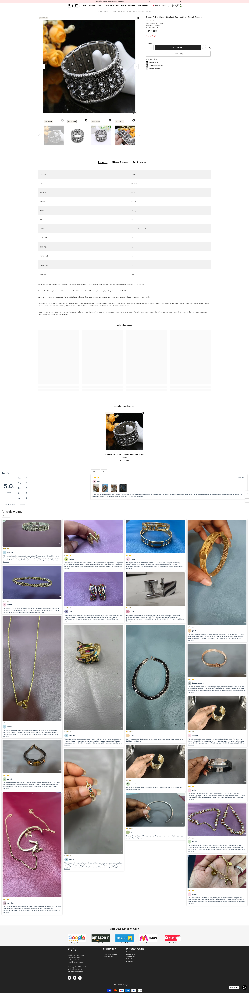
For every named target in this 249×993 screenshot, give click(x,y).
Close (180, 1)
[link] (58, 387)
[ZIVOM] (76, 938)
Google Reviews (76, 943)
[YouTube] (80, 978)
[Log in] (172, 5)
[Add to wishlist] (204, 47)
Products (107, 11)
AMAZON (100, 943)
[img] (149, 21)
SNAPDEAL (172, 942)
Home (100, 11)
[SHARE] (209, 47)
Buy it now (178, 54)
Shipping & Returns (120, 162)
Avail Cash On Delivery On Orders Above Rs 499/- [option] (124, 1)
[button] (42, 66)
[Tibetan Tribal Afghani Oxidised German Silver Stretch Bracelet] (124, 431)
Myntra (148, 943)
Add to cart (178, 47)
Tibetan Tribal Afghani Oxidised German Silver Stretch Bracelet (124, 455)
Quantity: (149, 44)
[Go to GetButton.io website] (244, 991)
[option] (89, 66)
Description (102, 162)
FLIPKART (124, 943)
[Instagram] (74, 978)
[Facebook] (69, 978)
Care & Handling (139, 162)
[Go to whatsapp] (244, 987)
